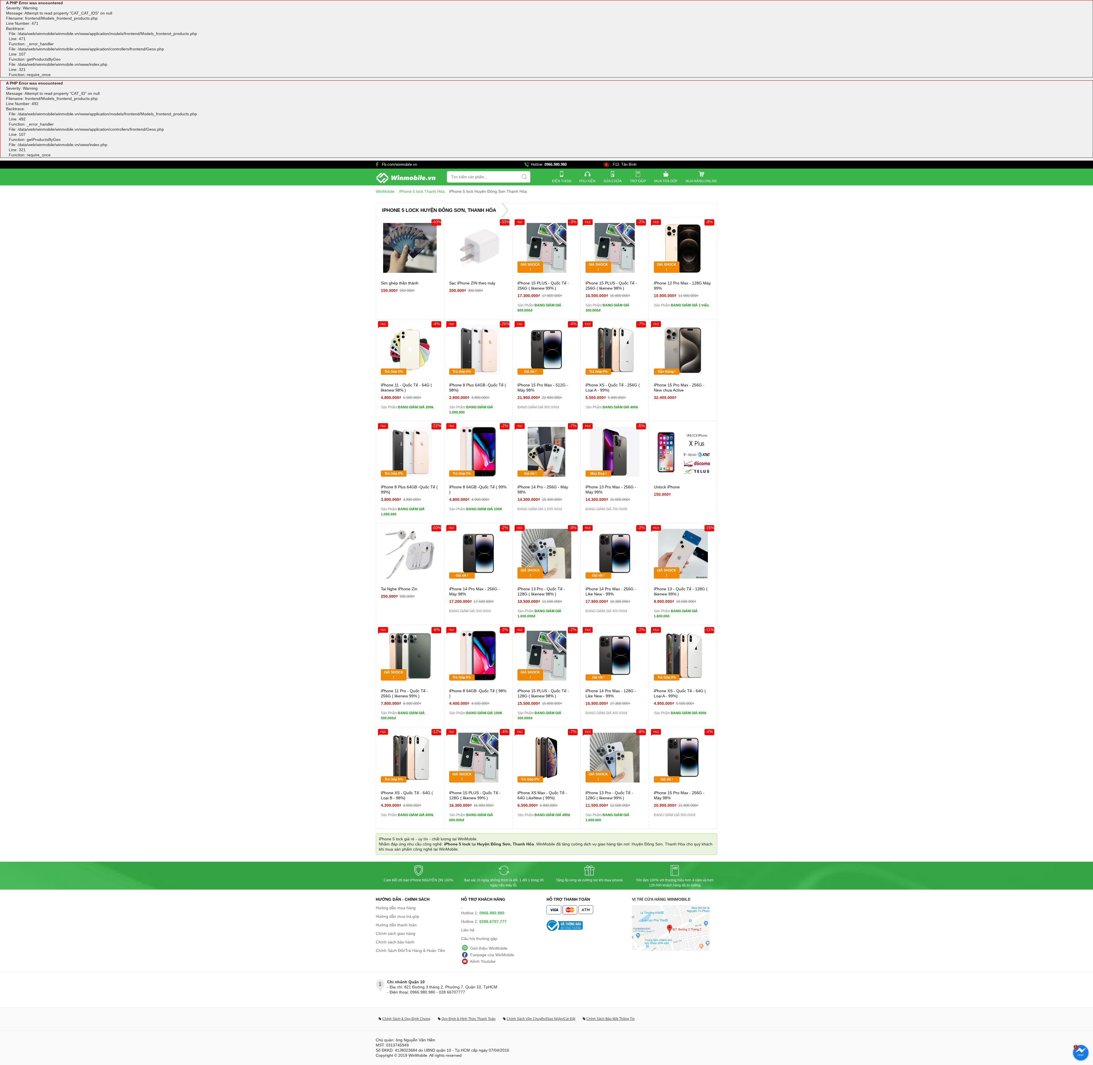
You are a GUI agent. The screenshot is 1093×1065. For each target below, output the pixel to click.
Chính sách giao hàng (395, 933)
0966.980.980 (556, 164)
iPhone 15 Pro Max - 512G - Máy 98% (542, 387)
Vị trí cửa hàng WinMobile (661, 899)
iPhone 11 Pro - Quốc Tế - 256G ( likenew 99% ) (404, 693)
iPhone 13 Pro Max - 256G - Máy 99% (610, 489)
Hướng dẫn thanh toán (396, 925)
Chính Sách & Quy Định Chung (406, 1019)
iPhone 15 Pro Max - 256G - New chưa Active (679, 387)
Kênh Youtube (483, 961)
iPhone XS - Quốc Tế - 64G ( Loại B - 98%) (407, 795)
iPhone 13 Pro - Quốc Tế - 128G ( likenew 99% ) (609, 795)
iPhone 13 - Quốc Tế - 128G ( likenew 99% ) (681, 591)
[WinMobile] (405, 178)
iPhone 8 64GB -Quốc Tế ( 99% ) (477, 489)
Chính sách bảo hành (395, 942)
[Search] (524, 177)
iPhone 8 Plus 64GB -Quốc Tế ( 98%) (477, 387)
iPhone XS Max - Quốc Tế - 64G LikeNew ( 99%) (542, 795)
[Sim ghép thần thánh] (410, 248)
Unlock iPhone (667, 487)
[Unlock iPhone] (683, 452)
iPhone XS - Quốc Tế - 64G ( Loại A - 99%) (680, 693)
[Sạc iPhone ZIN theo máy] (478, 248)
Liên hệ (467, 930)
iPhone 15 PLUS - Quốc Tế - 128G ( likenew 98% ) (543, 693)
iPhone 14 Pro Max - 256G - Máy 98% (474, 591)
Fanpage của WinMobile (492, 955)
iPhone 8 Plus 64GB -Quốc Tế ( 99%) (409, 489)
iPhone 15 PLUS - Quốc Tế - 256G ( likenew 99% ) (543, 285)
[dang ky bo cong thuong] (589, 925)
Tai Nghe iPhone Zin (399, 589)
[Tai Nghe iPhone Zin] (410, 554)
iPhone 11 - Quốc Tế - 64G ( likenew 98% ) (406, 387)
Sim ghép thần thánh (399, 283)
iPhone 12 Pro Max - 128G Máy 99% (682, 285)
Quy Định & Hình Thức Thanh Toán (468, 1019)
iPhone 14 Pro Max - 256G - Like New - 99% (610, 591)
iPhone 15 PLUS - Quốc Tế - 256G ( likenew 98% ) (611, 285)
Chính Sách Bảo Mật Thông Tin (610, 1019)
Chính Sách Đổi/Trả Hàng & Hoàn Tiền (410, 950)
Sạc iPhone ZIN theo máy (472, 283)
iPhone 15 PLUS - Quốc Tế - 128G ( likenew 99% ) (475, 795)
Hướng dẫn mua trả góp (397, 916)
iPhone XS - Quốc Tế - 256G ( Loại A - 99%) (612, 387)
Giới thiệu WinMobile (489, 948)
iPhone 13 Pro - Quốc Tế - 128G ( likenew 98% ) (541, 591)
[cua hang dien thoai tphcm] (671, 949)
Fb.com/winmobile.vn (399, 164)
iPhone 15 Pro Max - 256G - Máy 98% (679, 795)
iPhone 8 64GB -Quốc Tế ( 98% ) (477, 693)
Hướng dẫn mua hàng (396, 908)
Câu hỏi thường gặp (479, 938)
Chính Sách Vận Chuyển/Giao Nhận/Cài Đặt (541, 1019)
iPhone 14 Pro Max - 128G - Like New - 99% (610, 693)
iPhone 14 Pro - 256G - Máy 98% (542, 489)
